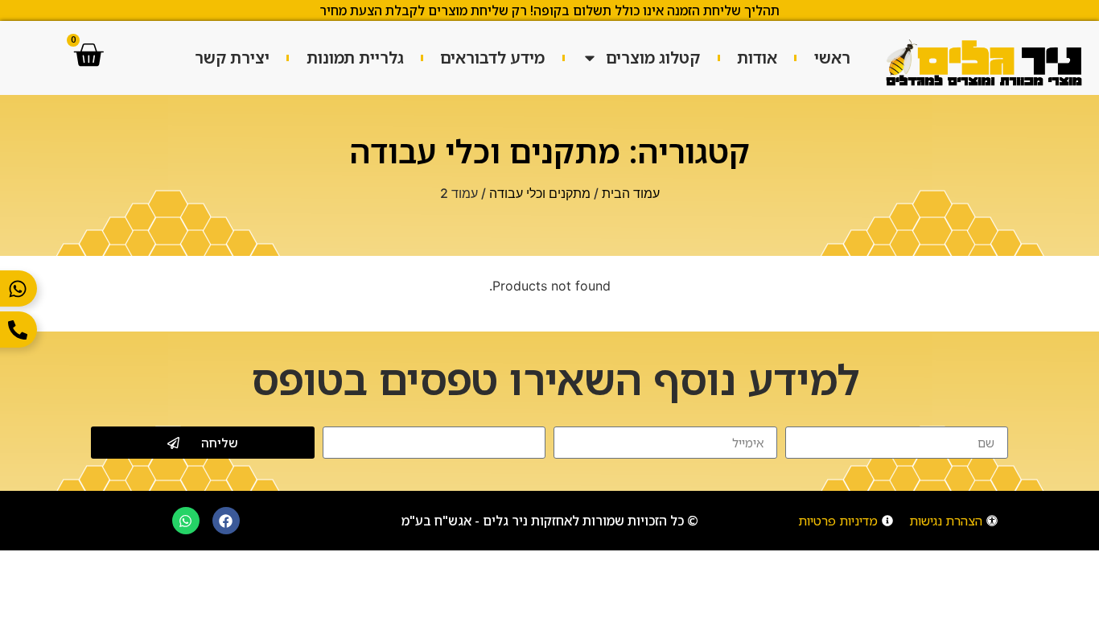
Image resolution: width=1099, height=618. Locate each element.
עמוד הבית (631, 193)
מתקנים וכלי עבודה (540, 193)
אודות (757, 57)
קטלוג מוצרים (653, 57)
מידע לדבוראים (492, 57)
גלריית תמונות (355, 57)
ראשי (832, 57)
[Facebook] (226, 520)
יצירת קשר (232, 57)
